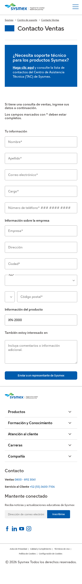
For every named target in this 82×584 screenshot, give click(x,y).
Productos (16, 411)
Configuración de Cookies (50, 553)
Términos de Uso (62, 549)
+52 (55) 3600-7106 (42, 486)
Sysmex (9, 19)
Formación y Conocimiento (30, 423)
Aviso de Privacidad (18, 549)
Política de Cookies (27, 553)
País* (11, 275)
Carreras (15, 445)
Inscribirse (58, 514)
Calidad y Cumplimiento (40, 549)
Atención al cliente (23, 434)
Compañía (16, 456)
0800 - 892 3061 (25, 479)
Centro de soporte (27, 19)
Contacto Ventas (50, 19)
